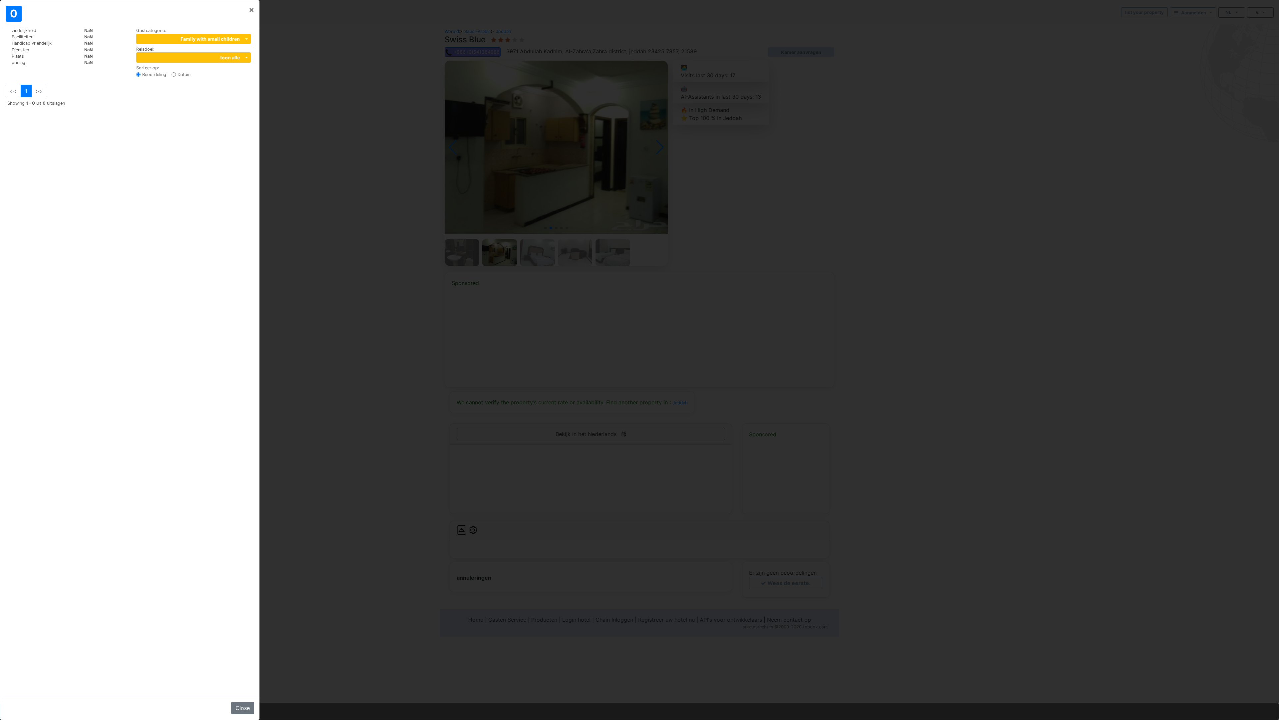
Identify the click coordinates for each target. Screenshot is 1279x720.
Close (242, 708)
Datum (184, 74)
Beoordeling (154, 74)
